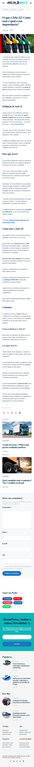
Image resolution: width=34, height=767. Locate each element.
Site (3, 555)
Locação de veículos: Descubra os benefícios (21, 701)
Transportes (5, 440)
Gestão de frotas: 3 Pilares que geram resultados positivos (15, 446)
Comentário (7, 507)
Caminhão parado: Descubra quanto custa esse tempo (21, 715)
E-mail (5, 543)
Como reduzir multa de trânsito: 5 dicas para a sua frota (7, 745)
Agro (20, 726)
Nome (5, 532)
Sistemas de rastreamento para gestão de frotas (7, 732)
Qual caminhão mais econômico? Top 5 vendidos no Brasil (17, 481)
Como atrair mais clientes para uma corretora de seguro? (24, 745)
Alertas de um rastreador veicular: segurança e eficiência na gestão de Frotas (22, 681)
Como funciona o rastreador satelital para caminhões (21, 666)
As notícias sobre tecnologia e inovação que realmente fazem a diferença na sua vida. (17, 629)
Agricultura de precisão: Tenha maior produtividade (25, 732)
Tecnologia (15, 661)
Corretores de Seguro (25, 739)
